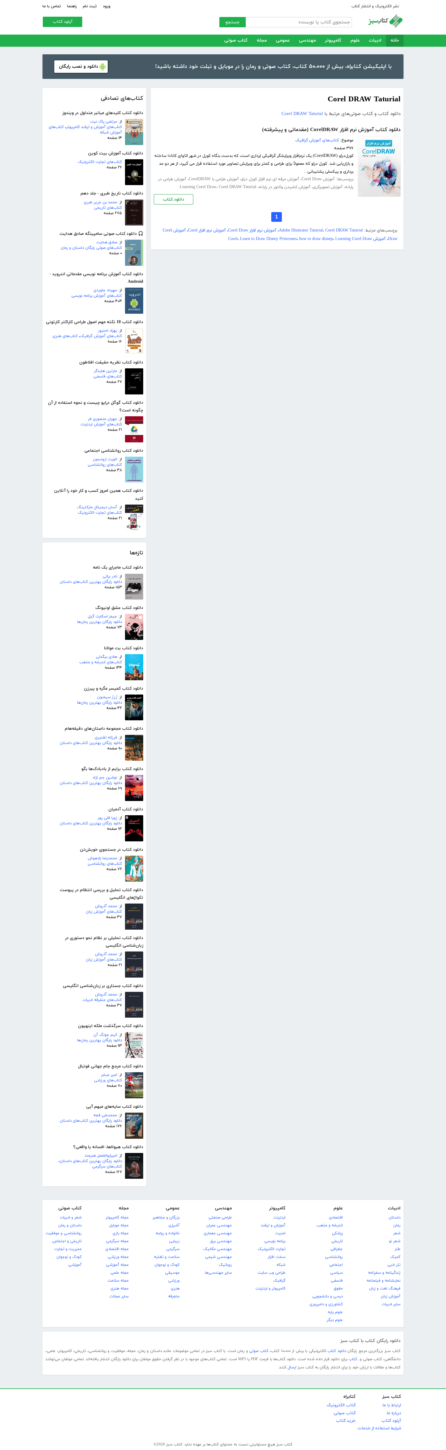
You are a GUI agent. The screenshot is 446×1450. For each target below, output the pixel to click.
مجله (262, 40)
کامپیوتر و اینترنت (270, 1288)
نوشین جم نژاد (105, 777)
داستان (394, 1217)
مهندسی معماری (218, 1233)
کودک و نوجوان (167, 1265)
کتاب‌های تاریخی (108, 208)
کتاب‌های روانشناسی (105, 465)
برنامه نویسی (275, 1241)
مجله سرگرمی (117, 1241)
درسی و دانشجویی (327, 1296)
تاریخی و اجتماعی (67, 1241)
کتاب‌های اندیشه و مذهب (100, 662)
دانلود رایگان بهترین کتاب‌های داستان (91, 582)
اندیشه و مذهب (329, 1225)
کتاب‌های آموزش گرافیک (101, 336)
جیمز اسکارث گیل (102, 616)
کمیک (395, 1257)
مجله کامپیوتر (117, 1217)
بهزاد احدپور (107, 330)
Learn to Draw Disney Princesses (268, 239)
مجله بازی (121, 1233)
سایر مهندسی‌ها (218, 1273)
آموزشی (75, 1265)
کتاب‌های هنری (65, 336)
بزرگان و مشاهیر (166, 1217)
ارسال (292, 1367)
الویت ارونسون (105, 459)
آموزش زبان (390, 1296)
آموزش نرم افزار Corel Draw (252, 230)
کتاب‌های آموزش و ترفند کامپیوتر (94, 127)
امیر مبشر (109, 1075)
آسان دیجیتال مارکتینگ (97, 507)
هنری (175, 1288)
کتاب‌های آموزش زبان (104, 911)
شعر (396, 1233)
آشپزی (174, 1225)
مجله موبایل (119, 1225)
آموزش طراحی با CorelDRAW (214, 179)
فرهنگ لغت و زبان (384, 1288)
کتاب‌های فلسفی (107, 376)
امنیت (280, 1233)
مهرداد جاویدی (105, 290)
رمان (396, 1225)
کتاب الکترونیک (341, 1405)
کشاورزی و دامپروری (326, 1304)
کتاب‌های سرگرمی (107, 1166)
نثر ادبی (393, 1265)
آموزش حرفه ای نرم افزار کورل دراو (270, 179)
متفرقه (174, 1296)
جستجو (232, 22)
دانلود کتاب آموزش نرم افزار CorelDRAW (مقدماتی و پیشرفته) (331, 130)
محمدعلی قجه (105, 1115)
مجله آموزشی (117, 1265)
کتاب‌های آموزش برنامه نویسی (96, 296)
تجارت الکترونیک (272, 1249)
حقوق (338, 1288)
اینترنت (279, 1217)
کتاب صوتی (236, 40)
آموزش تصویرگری (328, 187)
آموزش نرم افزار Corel (207, 230)
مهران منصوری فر (102, 419)
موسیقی (172, 1273)
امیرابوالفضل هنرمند (101, 1155)
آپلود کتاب (63, 22)
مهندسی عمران (219, 1225)
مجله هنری (119, 1288)
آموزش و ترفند (273, 1225)
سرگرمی (173, 1249)
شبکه (281, 1265)
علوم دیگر (335, 1320)
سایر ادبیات (391, 1304)
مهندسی (307, 40)
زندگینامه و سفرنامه (384, 1273)
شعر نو (394, 1241)
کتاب (353, 1359)
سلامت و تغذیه (167, 1257)
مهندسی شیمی (218, 1257)
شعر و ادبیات (71, 1217)
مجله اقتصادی (117, 1249)
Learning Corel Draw (198, 187)
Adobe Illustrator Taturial (301, 230)
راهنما (72, 6)
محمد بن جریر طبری (100, 202)
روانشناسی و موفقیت (64, 1233)
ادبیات (375, 40)
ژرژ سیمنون (107, 697)
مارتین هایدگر (105, 371)
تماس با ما (51, 6)
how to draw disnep (316, 239)
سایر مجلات (119, 1296)
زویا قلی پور (107, 818)
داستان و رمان (70, 1225)
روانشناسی (334, 1257)
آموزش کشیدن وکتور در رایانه (284, 187)
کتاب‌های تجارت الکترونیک (100, 162)
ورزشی (174, 1280)
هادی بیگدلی (106, 657)
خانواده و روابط (168, 1233)
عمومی (283, 40)
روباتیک (225, 1265)
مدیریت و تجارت (68, 1249)
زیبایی (174, 1241)
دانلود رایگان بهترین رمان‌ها (99, 622)
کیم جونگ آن (105, 1035)
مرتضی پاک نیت (103, 121)
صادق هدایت (106, 242)
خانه (394, 40)
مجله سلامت (118, 1280)
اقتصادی (336, 1217)
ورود (106, 6)
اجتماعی (336, 1265)
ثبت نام (90, 6)
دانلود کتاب (173, 199)
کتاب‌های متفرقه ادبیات (102, 1000)
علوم (355, 40)
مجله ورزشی (118, 1257)
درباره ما (394, 1413)
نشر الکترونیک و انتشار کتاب (375, 6)
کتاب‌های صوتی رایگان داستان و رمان (91, 248)
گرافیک (279, 1280)
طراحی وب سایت (272, 1273)
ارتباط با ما (391, 1405)
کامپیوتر (333, 40)
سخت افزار (277, 1257)
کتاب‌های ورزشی (108, 1080)
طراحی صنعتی (220, 1217)
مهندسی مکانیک (217, 1249)
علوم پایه (335, 1312)
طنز (397, 1249)
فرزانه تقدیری (106, 737)
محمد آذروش (106, 906)
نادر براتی (110, 576)
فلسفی (337, 1280)
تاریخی (337, 1241)
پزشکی (337, 1233)
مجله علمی (119, 1273)
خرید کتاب (346, 1421)
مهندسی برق (221, 1241)
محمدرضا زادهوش (102, 858)
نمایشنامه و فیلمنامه (383, 1280)
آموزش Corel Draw (318, 179)
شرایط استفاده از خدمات (379, 1428)
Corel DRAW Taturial (302, 114)
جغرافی (336, 1249)
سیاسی (336, 1273)
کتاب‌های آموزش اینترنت (101, 424)
